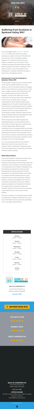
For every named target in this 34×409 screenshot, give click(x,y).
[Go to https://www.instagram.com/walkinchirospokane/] (18, 8)
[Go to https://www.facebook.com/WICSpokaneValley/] (16, 8)
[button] (17, 307)
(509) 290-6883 (18, 3)
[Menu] (17, 406)
